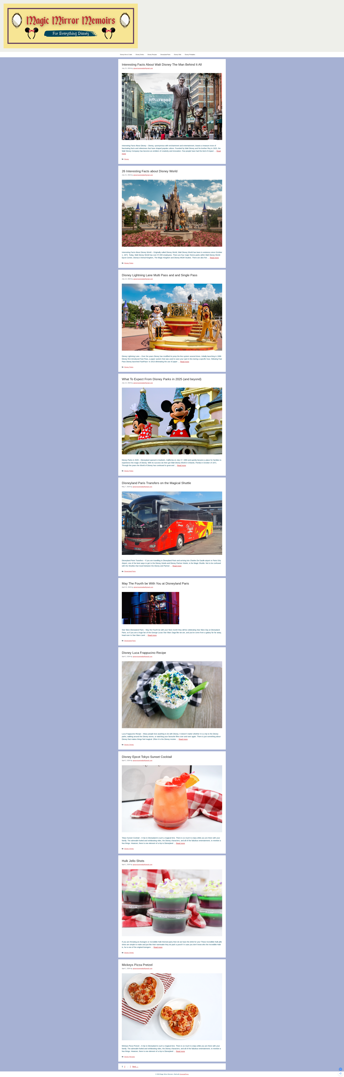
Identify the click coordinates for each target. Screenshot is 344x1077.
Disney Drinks (140, 54)
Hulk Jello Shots (133, 861)
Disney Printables (190, 54)
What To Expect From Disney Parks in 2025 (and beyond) (161, 379)
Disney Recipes (152, 54)
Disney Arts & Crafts (126, 54)
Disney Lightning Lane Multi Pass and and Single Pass (159, 275)
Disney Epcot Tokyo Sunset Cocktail (147, 756)
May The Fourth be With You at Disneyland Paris (155, 583)
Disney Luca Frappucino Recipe (144, 652)
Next (135, 1066)
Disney (126, 159)
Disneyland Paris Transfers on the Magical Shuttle (156, 483)
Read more (214, 258)
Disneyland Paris (165, 54)
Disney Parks (128, 263)
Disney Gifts (177, 54)
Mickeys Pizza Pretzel (137, 964)
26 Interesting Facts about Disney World (149, 171)
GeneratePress (184, 1074)
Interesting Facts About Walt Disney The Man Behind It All (162, 64)
